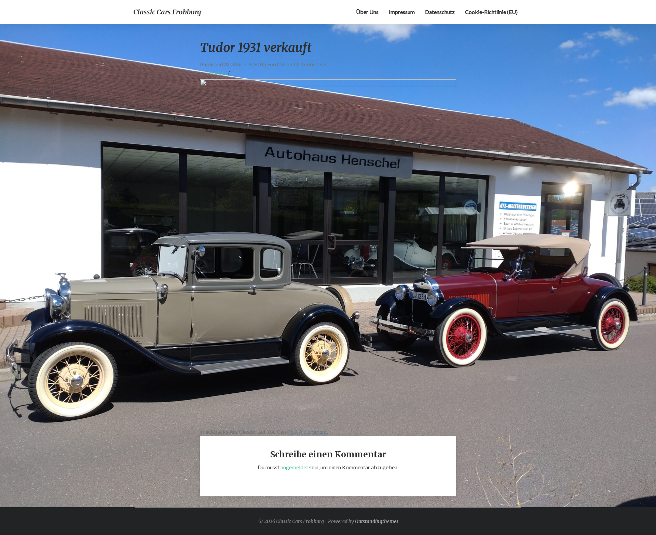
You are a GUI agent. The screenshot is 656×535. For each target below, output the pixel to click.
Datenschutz (440, 12)
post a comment (307, 431)
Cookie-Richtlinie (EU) (491, 12)
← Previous (213, 72)
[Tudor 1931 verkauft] (328, 252)
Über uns (367, 12)
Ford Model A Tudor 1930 (297, 64)
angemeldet (294, 467)
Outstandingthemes (376, 521)
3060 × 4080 (246, 64)
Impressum (402, 12)
